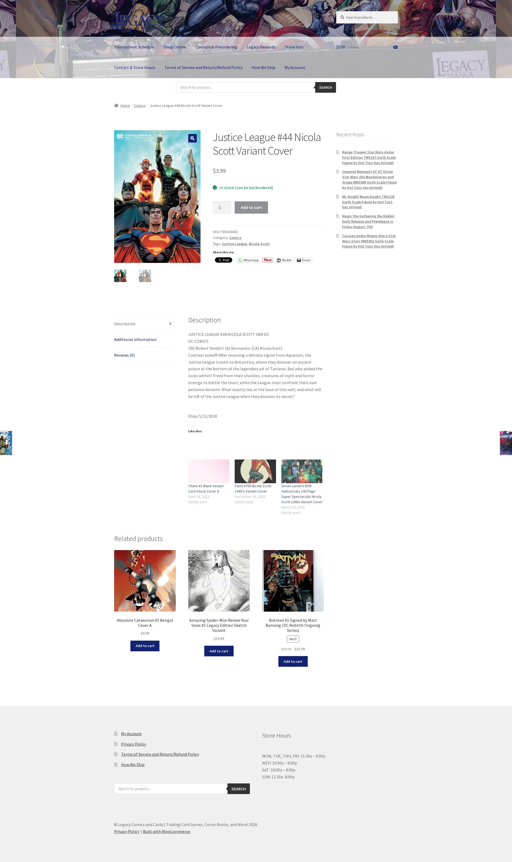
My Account (295, 67)
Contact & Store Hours (134, 67)
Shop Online (175, 47)
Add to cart (251, 207)
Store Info (294, 47)
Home (125, 105)
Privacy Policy (133, 744)
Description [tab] (124, 323)
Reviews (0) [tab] (124, 355)
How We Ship (263, 67)
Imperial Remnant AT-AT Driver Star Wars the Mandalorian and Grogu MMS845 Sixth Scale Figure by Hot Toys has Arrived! (369, 179)
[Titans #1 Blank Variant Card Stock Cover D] (209, 471)
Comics (140, 105)
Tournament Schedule (134, 47)
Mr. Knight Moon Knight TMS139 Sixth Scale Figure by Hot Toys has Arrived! (368, 202)
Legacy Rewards (261, 47)
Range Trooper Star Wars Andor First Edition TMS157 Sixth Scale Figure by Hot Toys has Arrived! (369, 157)
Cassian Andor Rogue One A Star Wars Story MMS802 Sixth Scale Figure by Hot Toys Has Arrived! (369, 241)
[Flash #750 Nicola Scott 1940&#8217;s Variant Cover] (255, 471)
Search (325, 87)
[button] (192, 138)
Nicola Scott (259, 243)
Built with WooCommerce (166, 831)
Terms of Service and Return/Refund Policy (203, 67)
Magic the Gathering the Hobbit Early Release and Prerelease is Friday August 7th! (368, 221)
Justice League (234, 243)
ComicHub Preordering (216, 47)
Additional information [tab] (135, 339)
